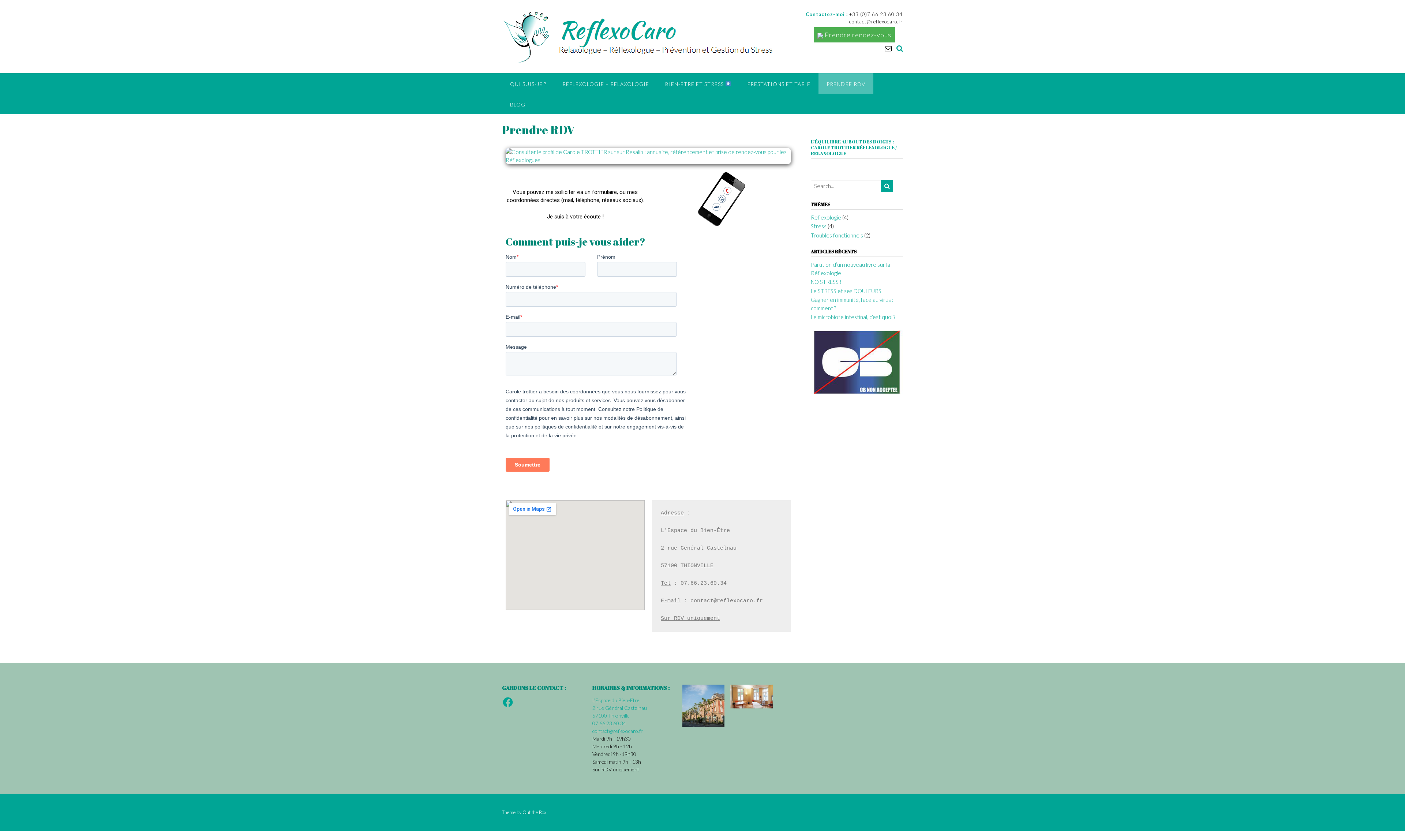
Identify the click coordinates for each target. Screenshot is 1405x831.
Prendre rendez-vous (857, 35)
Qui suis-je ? (528, 84)
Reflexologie (826, 217)
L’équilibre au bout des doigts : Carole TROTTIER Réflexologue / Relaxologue (854, 147)
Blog (517, 104)
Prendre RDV (846, 84)
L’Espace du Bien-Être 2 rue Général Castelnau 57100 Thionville (619, 708)
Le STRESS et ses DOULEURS (846, 291)
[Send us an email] (888, 48)
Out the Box (534, 812)
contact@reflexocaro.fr (617, 731)
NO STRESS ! (826, 281)
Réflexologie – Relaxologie (605, 84)
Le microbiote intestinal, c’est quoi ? (853, 317)
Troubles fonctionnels (837, 235)
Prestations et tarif (778, 84)
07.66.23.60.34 (609, 723)
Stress (819, 226)
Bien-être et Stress (695, 84)
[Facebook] (508, 702)
